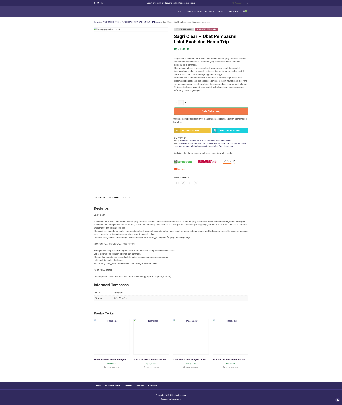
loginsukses (177, 399)
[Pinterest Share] (189, 183)
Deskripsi (100, 198)
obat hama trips (207, 143)
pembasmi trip (204, 146)
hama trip (181, 143)
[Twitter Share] (183, 183)
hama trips (189, 143)
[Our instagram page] (102, 3)
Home (180, 11)
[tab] (100, 198)
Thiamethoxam (224, 146)
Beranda (97, 22)
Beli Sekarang (211, 111)
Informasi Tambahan (119, 198)
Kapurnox (233, 11)
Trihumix (221, 11)
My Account (237, 3)
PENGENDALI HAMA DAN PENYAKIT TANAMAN (141, 22)
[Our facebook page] (95, 3)
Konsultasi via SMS (190, 130)
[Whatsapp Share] (196, 183)
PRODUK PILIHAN (194, 11)
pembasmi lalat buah (190, 146)
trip (232, 146)
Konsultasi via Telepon (230, 130)
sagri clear (214, 146)
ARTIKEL (208, 11)
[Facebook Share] (176, 183)
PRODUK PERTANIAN (111, 22)
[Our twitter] (98, 3)
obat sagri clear (232, 143)
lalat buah (197, 143)
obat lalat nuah (219, 143)
